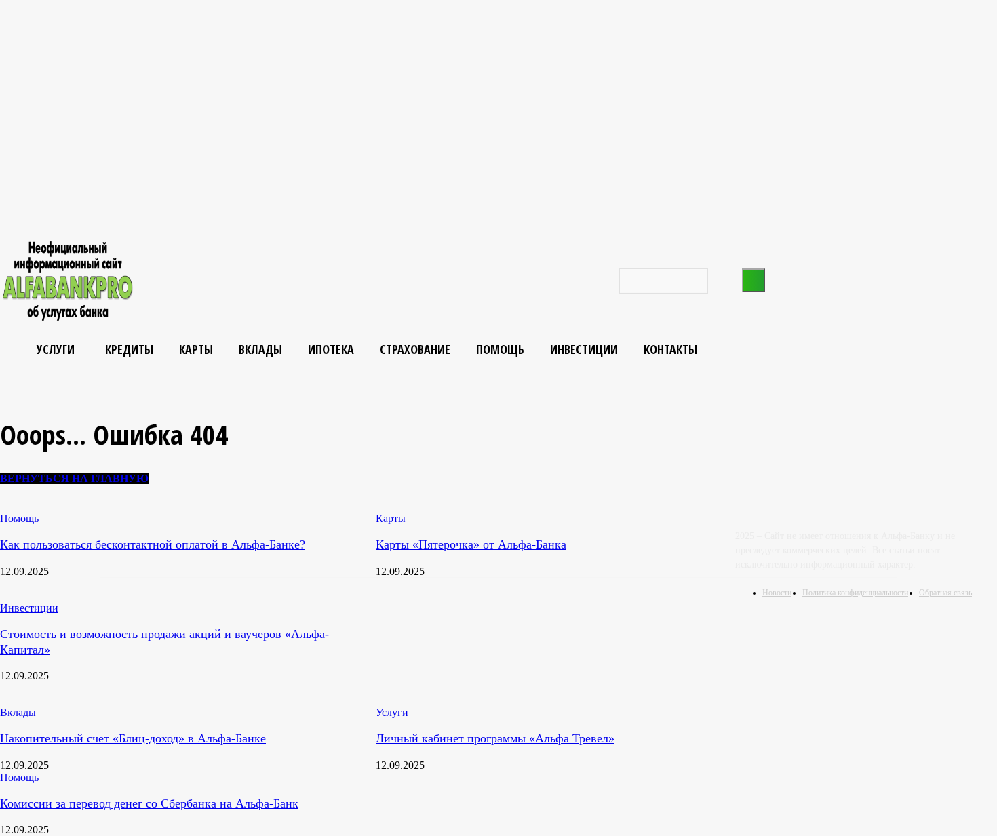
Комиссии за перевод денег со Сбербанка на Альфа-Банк (149, 803)
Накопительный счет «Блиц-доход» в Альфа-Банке (133, 738)
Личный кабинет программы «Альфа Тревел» (495, 738)
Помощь (19, 777)
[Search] (753, 280)
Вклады (18, 712)
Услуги (392, 712)
